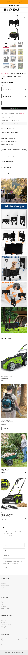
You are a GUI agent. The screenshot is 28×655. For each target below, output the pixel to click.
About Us (3, 620)
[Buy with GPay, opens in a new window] (14, 108)
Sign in (17, 5)
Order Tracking (5, 608)
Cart (11, 5)
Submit (6, 567)
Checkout (3, 606)
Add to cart (15, 103)
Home (2, 73)
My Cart (3, 604)
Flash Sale (3, 583)
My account (4, 602)
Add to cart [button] (25, 380)
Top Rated (3, 588)
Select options (25, 519)
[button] (24, 17)
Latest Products (5, 585)
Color (3, 93)
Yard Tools (7, 73)
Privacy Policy (4, 627)
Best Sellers (4, 590)
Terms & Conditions (6, 624)
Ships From (4, 86)
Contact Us (4, 622)
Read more (7, 428)
